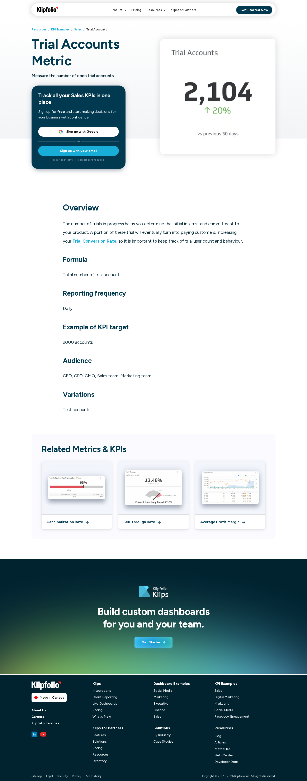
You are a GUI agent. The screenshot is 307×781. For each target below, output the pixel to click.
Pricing (136, 10)
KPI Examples (60, 29)
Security (62, 776)
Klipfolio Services (45, 723)
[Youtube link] (43, 734)
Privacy (76, 776)
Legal (49, 776)
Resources (154, 10)
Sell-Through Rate (139, 522)
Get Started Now (254, 10)
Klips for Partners (183, 10)
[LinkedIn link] (34, 734)
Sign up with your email (78, 151)
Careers (38, 716)
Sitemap (37, 776)
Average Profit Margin (220, 522)
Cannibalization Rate (65, 522)
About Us (39, 710)
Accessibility (93, 776)
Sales (78, 29)
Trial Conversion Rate (94, 241)
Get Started (151, 642)
